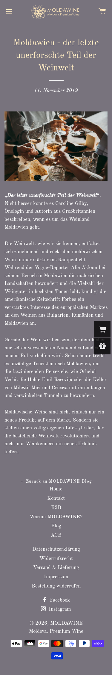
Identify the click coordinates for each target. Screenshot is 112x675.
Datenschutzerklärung (56, 549)
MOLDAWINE (66, 623)
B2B (56, 507)
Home (56, 489)
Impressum (56, 576)
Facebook (59, 600)
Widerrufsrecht (56, 558)
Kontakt (56, 498)
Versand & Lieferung (56, 567)
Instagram (59, 609)
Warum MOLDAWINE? (56, 517)
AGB (56, 535)
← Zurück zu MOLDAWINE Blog (56, 481)
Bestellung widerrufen (56, 586)
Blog (56, 525)
